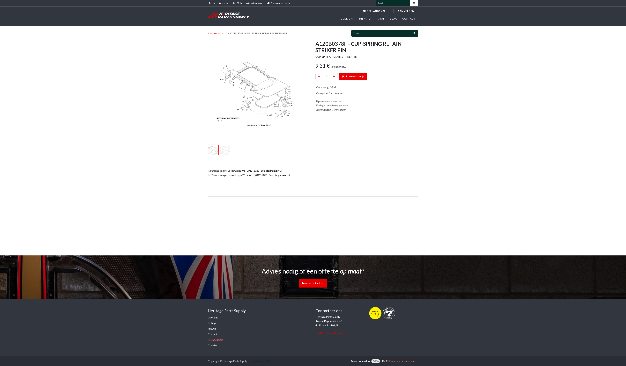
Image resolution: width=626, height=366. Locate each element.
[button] (213, 92)
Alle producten (216, 33)
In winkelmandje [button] (355, 76)
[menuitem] (347, 18)
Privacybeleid (215, 339)
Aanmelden (406, 11)
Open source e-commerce (403, 360)
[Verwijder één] (319, 76)
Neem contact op (313, 283)
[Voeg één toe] (334, 76)
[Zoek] (414, 3)
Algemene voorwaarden (328, 101)
